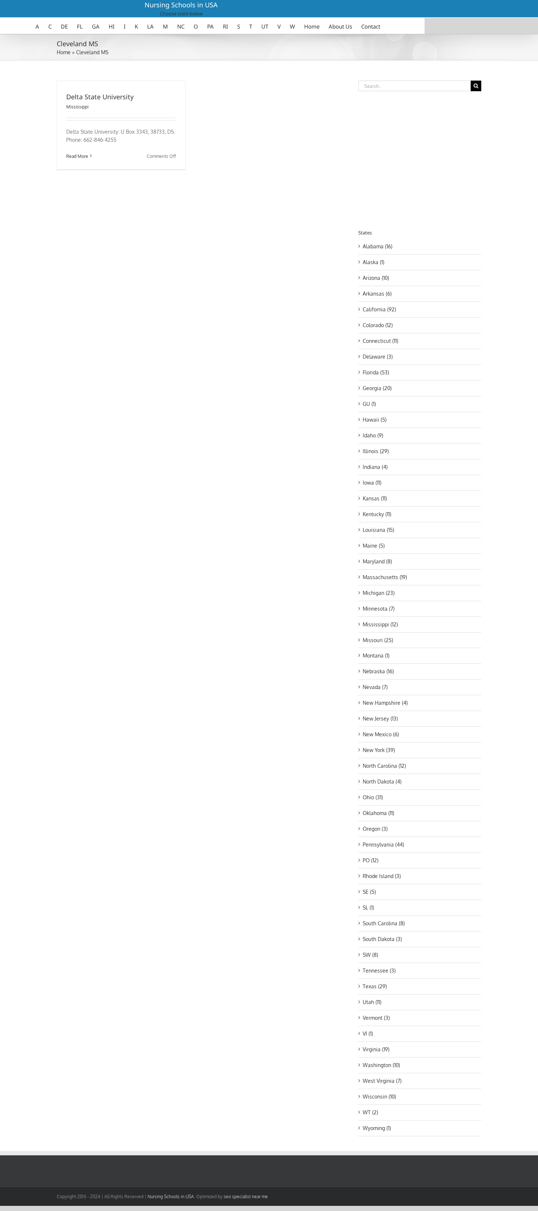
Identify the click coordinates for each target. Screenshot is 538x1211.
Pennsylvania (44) (383, 844)
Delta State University (100, 96)
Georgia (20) (377, 388)
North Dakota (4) (382, 781)
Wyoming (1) (377, 1128)
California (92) (379, 309)
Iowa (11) (372, 482)
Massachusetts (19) (385, 577)
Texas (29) (375, 986)
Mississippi (77, 107)
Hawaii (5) (374, 419)
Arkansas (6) (377, 293)
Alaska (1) (373, 262)
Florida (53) (376, 372)
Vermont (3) (376, 1018)
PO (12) (370, 860)
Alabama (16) (377, 246)
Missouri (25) (378, 640)
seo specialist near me (246, 1196)
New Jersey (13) (380, 718)
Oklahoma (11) (378, 813)
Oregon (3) (375, 829)
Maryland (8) (377, 561)
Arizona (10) (376, 278)
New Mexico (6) (381, 734)
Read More (77, 156)
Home (64, 52)
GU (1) (369, 404)
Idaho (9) (373, 435)
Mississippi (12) (380, 624)
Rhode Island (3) (382, 876)
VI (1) (368, 1033)
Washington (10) (381, 1065)
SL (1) (368, 907)
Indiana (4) (375, 467)
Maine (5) (374, 545)
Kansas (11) (375, 498)
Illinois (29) (376, 451)
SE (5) (369, 892)
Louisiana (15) (378, 530)
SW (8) (370, 955)
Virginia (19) (376, 1049)
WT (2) (370, 1112)
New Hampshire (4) (385, 703)
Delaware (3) (378, 356)
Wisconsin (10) (379, 1096)
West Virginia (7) (382, 1081)
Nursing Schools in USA (181, 4)
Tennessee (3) (379, 970)
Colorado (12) (378, 325)
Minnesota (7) (379, 609)
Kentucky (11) (377, 514)
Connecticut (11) (380, 341)
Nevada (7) (375, 687)
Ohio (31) (373, 797)
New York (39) (379, 750)
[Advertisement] (419, 159)
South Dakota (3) (382, 939)
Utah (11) (372, 1002)
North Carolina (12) (384, 766)
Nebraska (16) (378, 671)
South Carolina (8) (384, 923)
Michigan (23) (379, 593)
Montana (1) (376, 655)
